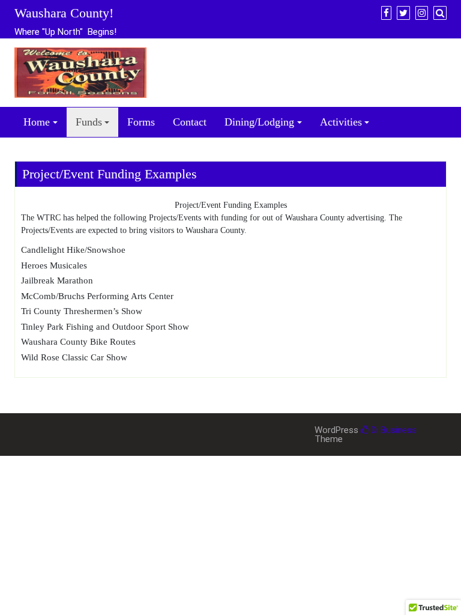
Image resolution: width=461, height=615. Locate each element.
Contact (189, 122)
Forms (141, 122)
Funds (89, 122)
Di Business (393, 430)
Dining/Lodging (259, 122)
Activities (341, 122)
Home (36, 122)
